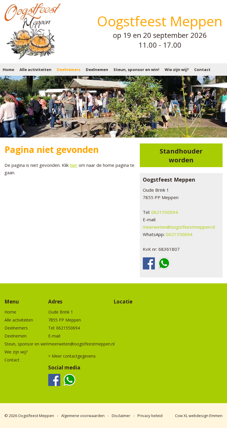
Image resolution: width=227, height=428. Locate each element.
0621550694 (164, 212)
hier (73, 165)
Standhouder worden (181, 155)
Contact (202, 69)
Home (8, 69)
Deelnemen (97, 69)
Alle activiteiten (35, 69)
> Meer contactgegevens (72, 356)
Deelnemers (68, 69)
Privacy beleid (150, 415)
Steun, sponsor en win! (136, 69)
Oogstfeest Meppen (36, 415)
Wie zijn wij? (177, 69)
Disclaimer (121, 415)
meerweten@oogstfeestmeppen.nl (179, 227)
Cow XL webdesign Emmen (199, 415)
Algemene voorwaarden (83, 415)
